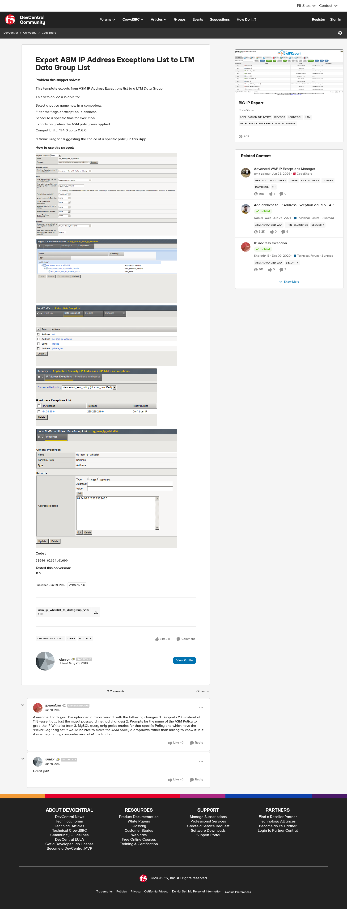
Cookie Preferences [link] (238, 892)
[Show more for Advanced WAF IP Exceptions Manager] (274, 187)
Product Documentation (139, 817)
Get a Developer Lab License (69, 844)
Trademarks (104, 891)
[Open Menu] (340, 33)
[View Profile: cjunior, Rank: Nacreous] (45, 661)
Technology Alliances (278, 821)
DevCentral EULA (69, 839)
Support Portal (208, 835)
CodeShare (49, 33)
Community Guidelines (69, 835)
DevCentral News (69, 817)
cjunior (64, 659)
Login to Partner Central (278, 830)
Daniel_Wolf (262, 218)
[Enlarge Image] (116, 194)
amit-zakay (262, 174)
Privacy (135, 891)
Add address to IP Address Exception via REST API (294, 205)
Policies (121, 891)
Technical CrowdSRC (69, 830)
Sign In (335, 19)
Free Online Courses (139, 839)
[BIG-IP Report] (289, 73)
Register (318, 19)
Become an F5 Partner (277, 826)
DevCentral (11, 33)
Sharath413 (261, 256)
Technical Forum (69, 821)
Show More (291, 282)
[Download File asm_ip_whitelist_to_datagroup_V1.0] (96, 612)
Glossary (138, 826)
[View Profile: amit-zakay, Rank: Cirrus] (245, 172)
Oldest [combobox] (203, 691)
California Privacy (156, 891)
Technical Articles (69, 826)
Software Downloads (208, 830)
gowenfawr (53, 705)
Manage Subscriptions (208, 817)
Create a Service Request (208, 826)
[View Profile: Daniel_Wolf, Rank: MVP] (245, 209)
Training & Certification (139, 844)
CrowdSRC (30, 33)
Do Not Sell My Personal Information (196, 891)
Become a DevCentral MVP (69, 848)
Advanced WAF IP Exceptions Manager (284, 169)
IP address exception (270, 243)
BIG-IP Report (251, 103)
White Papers (139, 821)
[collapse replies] (23, 705)
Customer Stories (139, 830)
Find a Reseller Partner (278, 817)
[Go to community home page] (25, 19)
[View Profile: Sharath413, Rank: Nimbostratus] (245, 247)
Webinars (139, 835)
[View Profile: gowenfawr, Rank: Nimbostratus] (37, 708)
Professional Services (208, 821)
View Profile (184, 660)
